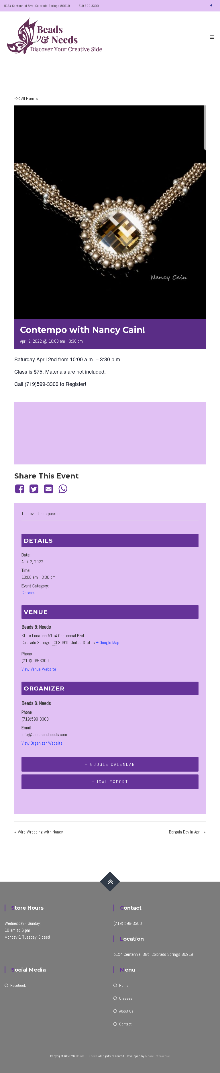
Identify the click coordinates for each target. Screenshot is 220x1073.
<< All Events (26, 98)
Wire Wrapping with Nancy (38, 832)
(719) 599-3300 (127, 923)
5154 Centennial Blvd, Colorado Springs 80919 (37, 5)
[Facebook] (20, 489)
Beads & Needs (86, 1056)
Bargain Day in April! (187, 832)
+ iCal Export (110, 782)
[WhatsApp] (63, 489)
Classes (28, 593)
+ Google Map (107, 643)
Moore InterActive (157, 1056)
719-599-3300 (88, 5)
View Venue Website (38, 669)
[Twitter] (34, 489)
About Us (126, 1011)
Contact (125, 1024)
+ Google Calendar (110, 764)
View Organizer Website (41, 743)
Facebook (18, 985)
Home (124, 985)
